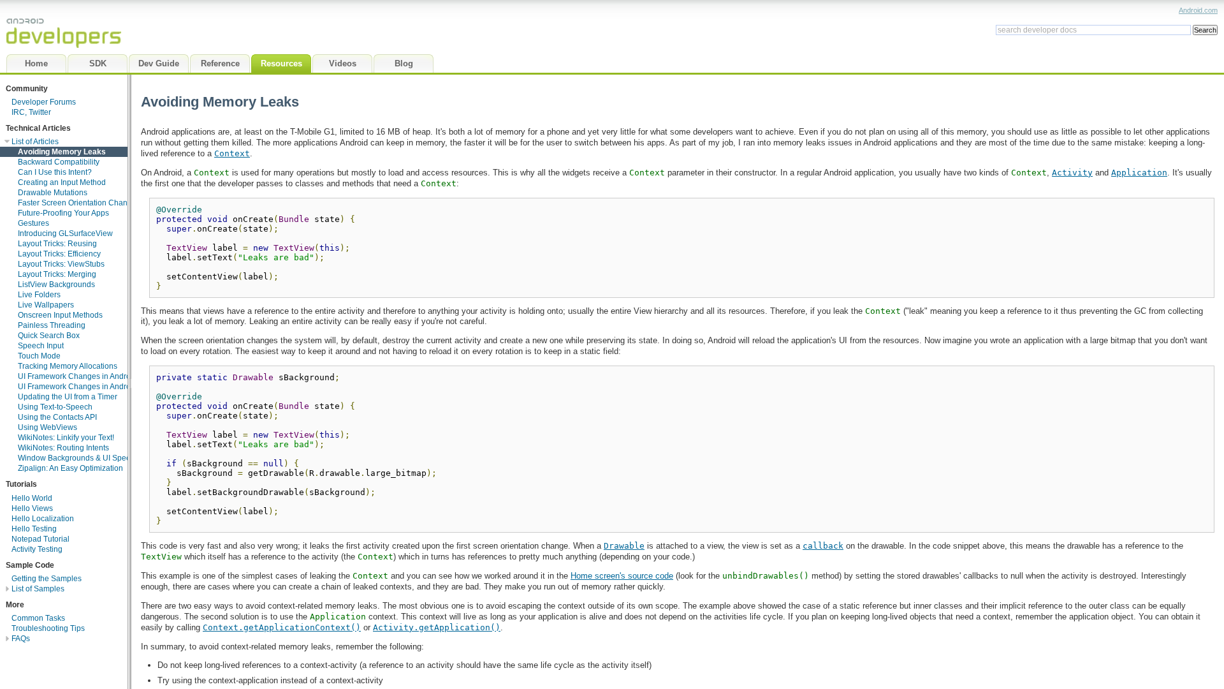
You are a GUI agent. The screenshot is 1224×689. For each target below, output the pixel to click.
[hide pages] (5, 142)
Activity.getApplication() (436, 627)
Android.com (1198, 10)
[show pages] (5, 589)
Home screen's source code (622, 576)
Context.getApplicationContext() (282, 627)
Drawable (624, 546)
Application (1139, 172)
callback (823, 546)
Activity (1072, 172)
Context (232, 153)
